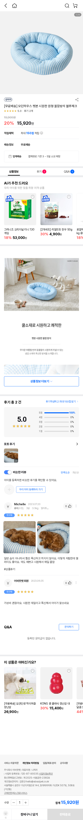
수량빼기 (14, 802)
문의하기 (68, 626)
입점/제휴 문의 (49, 763)
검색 (67, 5)
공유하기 (77, 100)
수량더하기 (25, 802)
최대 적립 (30, 133)
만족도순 (65, 472)
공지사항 (64, 763)
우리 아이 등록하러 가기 (31, 489)
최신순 (76, 472)
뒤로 (6, 5)
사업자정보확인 (46, 773)
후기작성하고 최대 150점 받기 (61, 401)
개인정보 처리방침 (30, 763)
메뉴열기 (76, 506)
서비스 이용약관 (11, 763)
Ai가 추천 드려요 (16, 183)
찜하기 (33, 197)
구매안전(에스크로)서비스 (15, 793)
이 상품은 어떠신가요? (20, 662)
